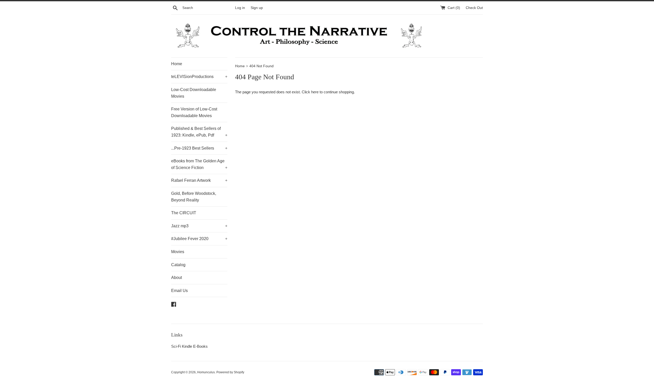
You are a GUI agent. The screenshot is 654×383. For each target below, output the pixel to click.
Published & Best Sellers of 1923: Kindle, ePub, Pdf (199, 131)
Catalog (178, 265)
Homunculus (206, 372)
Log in (240, 8)
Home (176, 64)
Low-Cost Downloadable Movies (193, 92)
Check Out (474, 8)
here (315, 92)
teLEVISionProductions (199, 76)
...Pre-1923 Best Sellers (199, 148)
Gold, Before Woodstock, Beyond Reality (193, 196)
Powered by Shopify (230, 372)
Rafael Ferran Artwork (199, 180)
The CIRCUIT (183, 213)
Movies (177, 252)
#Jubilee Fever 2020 (199, 238)
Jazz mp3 (199, 226)
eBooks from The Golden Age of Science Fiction (199, 164)
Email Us (179, 290)
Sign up (257, 8)
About (176, 277)
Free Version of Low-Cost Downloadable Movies (194, 112)
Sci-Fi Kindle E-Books (189, 346)
